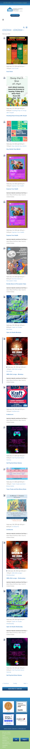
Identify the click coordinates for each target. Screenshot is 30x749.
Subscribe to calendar (15, 689)
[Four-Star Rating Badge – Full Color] (8, 714)
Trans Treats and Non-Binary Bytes (16, 489)
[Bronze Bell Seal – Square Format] (8, 702)
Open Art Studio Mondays (13, 332)
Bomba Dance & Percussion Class (16, 284)
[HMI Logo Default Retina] (15, 8)
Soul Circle (9, 71)
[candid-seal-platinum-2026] (21, 702)
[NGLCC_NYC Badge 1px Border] (21, 714)
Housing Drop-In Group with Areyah (16, 115)
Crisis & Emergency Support (20, 2)
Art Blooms (9, 529)
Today (15, 683)
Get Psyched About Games (14, 463)
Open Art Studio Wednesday (14, 627)
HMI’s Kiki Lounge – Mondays (14, 374)
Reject (25, 739)
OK (16, 739)
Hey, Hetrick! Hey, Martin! (13, 149)
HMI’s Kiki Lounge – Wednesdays (15, 578)
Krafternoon (9, 414)
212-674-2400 (7, 2)
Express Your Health (12, 189)
